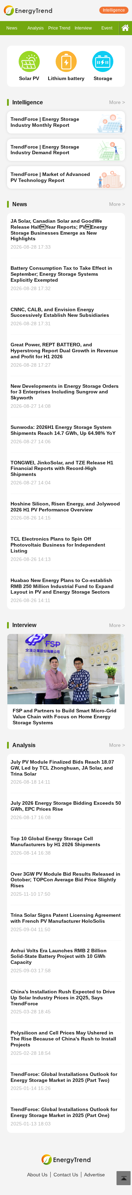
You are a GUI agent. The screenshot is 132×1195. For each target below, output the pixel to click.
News (11, 28)
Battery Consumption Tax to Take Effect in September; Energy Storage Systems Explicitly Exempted (61, 274)
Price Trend (59, 28)
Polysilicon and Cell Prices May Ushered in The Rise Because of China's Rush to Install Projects (63, 1038)
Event (106, 28)
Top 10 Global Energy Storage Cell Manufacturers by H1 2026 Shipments (55, 841)
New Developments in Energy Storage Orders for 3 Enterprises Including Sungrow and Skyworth (65, 392)
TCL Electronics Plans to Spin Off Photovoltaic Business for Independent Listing (58, 545)
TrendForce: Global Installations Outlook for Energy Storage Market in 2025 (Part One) (64, 1112)
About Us (37, 1174)
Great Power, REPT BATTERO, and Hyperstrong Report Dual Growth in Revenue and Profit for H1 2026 (64, 350)
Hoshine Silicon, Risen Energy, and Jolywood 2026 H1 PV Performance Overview (65, 506)
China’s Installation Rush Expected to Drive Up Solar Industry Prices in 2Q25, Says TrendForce (63, 997)
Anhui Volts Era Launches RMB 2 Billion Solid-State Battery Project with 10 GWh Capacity (59, 956)
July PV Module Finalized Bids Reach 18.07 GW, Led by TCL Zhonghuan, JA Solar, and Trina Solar (62, 768)
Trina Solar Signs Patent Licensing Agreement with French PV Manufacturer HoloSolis (66, 918)
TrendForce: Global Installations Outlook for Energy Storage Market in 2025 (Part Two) (64, 1077)
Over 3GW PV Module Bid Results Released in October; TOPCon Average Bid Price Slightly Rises (65, 880)
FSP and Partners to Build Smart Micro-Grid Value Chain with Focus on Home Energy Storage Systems (65, 716)
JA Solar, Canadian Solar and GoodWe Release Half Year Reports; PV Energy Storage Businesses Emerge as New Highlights (59, 229)
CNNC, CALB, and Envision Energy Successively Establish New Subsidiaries (60, 312)
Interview (83, 28)
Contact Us (66, 1174)
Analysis (35, 28)
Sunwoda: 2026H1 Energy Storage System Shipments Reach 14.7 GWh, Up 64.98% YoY (63, 430)
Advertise (94, 1174)
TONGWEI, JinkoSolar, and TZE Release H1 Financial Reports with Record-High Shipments (62, 468)
